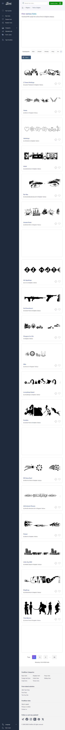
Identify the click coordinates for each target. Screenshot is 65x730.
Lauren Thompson (29, 85)
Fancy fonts (47, 675)
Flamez (25, 534)
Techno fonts (36, 680)
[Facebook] (27, 720)
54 (54, 657)
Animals (46, 51)
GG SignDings (27, 280)
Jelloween (27, 140)
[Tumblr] (35, 720)
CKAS (25, 166)
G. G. (26, 282)
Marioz (26, 112)
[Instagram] (31, 720)
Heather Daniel (28, 564)
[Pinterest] (38, 720)
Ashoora (27, 366)
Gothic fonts (36, 678)
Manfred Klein (28, 224)
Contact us (24, 709)
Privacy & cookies (26, 706)
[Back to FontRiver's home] (8, 3)
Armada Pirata (27, 222)
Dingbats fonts (36, 675)
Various (41, 85)
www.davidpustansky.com (30, 196)
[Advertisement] (42, 34)
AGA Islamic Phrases (29, 506)
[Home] (23, 8)
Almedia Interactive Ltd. (30, 508)
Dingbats (28, 7)
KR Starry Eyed (27, 478)
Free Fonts (24, 692)
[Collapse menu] (3, 3)
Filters (26, 57)
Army (53, 51)
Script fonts (24, 680)
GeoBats (25, 420)
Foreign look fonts (26, 678)
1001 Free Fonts (26, 690)
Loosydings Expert (28, 392)
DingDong (26, 590)
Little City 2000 (27, 562)
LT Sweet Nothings (28, 82)
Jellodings (26, 138)
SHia (24, 364)
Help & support (25, 704)
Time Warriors (27, 618)
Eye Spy (25, 194)
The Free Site (25, 695)
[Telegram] (23, 720)
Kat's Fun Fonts (28, 480)
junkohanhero (28, 168)
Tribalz (25, 110)
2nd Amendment (28, 308)
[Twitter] (42, 720)
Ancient (39, 51)
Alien (33, 51)
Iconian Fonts (28, 310)
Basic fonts (24, 675)
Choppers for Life (28, 336)
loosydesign (27, 394)
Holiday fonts (47, 678)
